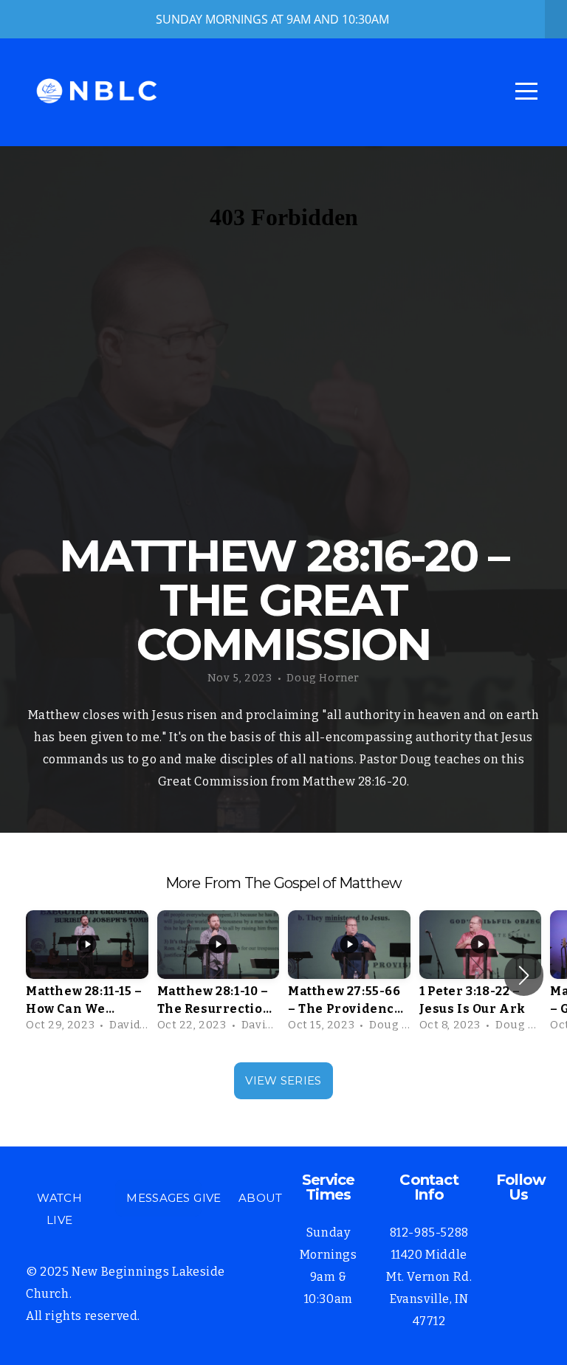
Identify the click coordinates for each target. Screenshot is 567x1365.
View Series (283, 1080)
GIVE (207, 1198)
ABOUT (260, 1198)
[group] (87, 975)
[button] (524, 975)
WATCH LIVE (59, 1209)
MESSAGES (158, 1198)
